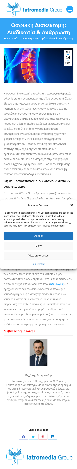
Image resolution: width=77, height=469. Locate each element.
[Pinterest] (42, 437)
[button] (71, 205)
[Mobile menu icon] (69, 9)
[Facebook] (23, 437)
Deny (38, 245)
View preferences (38, 255)
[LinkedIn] (52, 437)
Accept (38, 235)
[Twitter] (33, 437)
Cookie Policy (38, 263)
